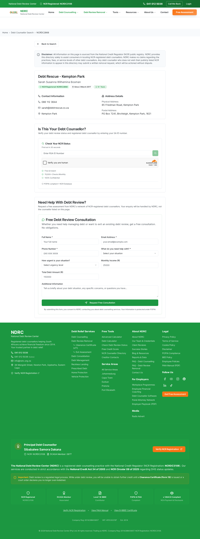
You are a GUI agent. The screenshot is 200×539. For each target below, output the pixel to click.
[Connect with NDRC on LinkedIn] (164, 385)
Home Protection (79, 372)
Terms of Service (170, 341)
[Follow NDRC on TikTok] (171, 385)
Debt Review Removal (94, 12)
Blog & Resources (140, 353)
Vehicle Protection (80, 376)
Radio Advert (138, 416)
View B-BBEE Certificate (125, 510)
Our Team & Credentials (143, 341)
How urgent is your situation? (56, 260)
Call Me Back (174, 3)
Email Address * (109, 237)
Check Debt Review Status (114, 345)
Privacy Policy (169, 337)
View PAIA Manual (99, 510)
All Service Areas (110, 369)
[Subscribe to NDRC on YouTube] (171, 379)
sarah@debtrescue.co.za (55, 107)
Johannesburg (109, 373)
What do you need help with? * (116, 249)
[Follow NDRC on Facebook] (164, 379)
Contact (164, 12)
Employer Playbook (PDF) (144, 404)
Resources (131, 12)
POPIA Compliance (171, 353)
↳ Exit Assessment (82, 352)
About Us (148, 12)
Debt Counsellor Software (144, 396)
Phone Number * (50, 249)
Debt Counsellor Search (22, 32)
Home (51, 12)
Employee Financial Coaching (141, 390)
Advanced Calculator (112, 337)
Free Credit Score (110, 349)
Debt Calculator (109, 341)
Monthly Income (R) (110, 260)
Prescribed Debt (79, 368)
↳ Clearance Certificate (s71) (84, 346)
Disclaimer (167, 349)
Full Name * (47, 237)
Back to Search (49, 44)
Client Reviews (139, 345)
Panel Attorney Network (143, 400)
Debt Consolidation (80, 356)
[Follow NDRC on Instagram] (177, 379)
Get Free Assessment (175, 394)
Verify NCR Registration (25, 373)
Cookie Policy (168, 345)
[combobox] (129, 253)
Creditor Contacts (110, 357)
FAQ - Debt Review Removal (141, 367)
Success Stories (139, 349)
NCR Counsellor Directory (114, 353)
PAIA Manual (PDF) (171, 365)
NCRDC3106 (66, 3)
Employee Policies (170, 361)
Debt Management (80, 360)
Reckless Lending (79, 364)
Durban (105, 382)
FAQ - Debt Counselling (143, 361)
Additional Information (52, 284)
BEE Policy (167, 357)
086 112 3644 (49, 101)
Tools (115, 12)
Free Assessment (184, 12)
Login (188, 3)
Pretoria (105, 386)
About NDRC (138, 337)
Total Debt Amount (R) (52, 272)
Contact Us (137, 372)
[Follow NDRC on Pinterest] (184, 379)
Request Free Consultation (102, 302)
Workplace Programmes (143, 384)
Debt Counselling (67, 12)
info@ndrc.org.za (22, 361)
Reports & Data (139, 357)
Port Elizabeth (108, 390)
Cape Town (107, 377)
